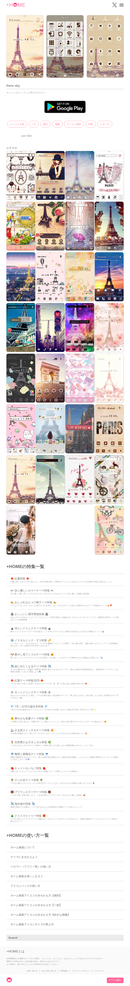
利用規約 (64, 971)
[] (119, 938)
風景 (57, 124)
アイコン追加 (74, 124)
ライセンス (99, 971)
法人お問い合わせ (48, 971)
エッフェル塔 (17, 124)
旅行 (45, 124)
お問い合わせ (32, 971)
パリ (33, 124)
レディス (105, 124)
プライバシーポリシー (81, 971)
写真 (90, 124)
